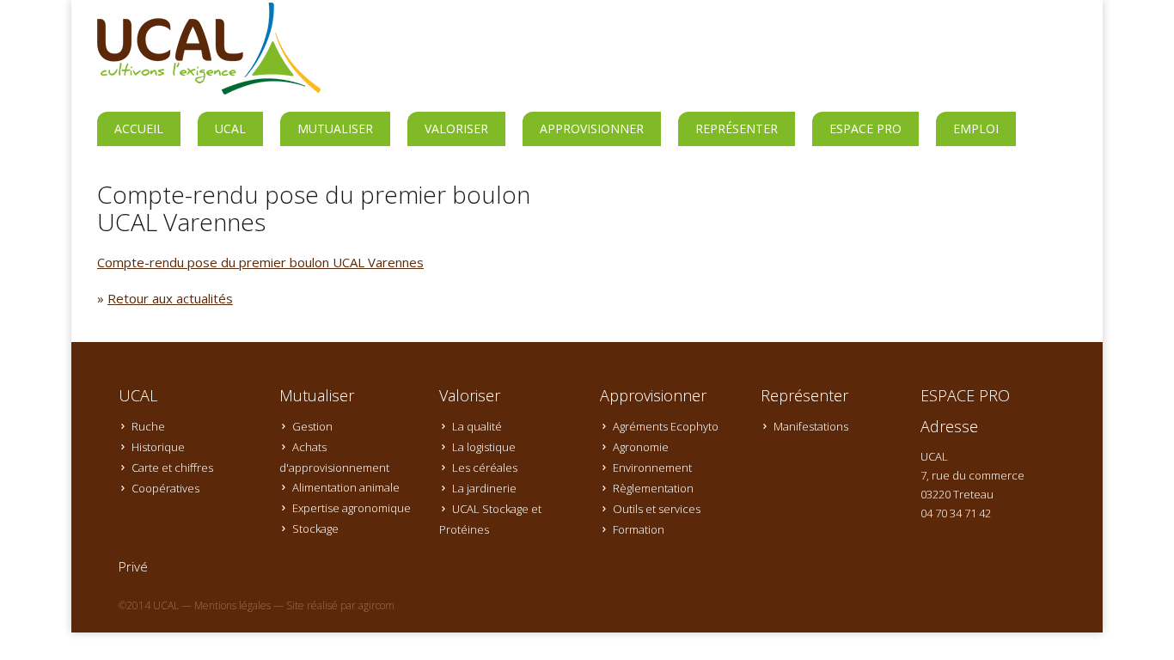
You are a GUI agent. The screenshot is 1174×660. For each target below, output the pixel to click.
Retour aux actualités (170, 298)
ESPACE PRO (865, 128)
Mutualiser (335, 128)
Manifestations (810, 426)
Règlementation (653, 488)
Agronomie (641, 447)
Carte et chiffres (172, 467)
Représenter (736, 128)
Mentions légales (232, 605)
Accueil (138, 128)
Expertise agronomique (351, 508)
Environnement (652, 467)
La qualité (477, 426)
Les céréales (484, 467)
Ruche (148, 426)
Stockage (315, 528)
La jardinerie (484, 488)
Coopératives (165, 488)
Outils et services (656, 508)
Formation (638, 529)
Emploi (976, 128)
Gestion (312, 426)
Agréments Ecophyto (665, 426)
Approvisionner (592, 128)
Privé (133, 566)
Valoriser (456, 128)
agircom (376, 605)
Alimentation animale (346, 487)
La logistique (484, 447)
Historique (158, 447)
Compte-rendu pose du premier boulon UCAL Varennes (260, 262)
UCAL (230, 128)
